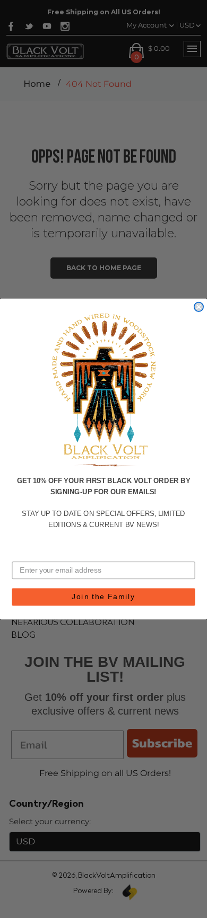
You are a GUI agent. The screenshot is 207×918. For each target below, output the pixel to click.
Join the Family (103, 597)
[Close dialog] (198, 306)
